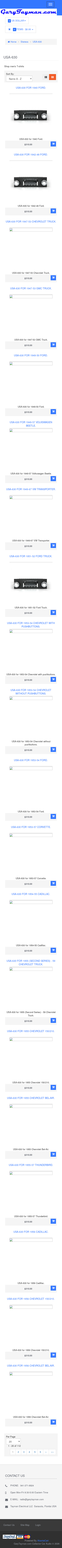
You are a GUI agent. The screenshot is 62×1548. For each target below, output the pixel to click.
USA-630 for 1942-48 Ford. (31, 154)
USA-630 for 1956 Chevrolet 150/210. (31, 1298)
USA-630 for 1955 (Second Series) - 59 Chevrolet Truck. (31, 962)
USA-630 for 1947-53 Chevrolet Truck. (31, 221)
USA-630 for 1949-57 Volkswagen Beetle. (31, 423)
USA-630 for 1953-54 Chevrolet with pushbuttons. (31, 624)
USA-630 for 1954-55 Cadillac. (31, 894)
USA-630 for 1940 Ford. (31, 87)
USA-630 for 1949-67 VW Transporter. (31, 489)
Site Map (24, 1525)
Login (38, 1525)
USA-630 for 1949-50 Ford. (31, 355)
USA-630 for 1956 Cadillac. (30, 1231)
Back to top (56, 1543)
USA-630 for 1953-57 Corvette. (31, 827)
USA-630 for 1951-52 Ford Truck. (30, 556)
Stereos (24, 41)
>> (52, 1451)
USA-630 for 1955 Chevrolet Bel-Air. (31, 1098)
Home (13, 41)
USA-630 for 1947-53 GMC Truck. (31, 288)
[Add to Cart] (53, 143)
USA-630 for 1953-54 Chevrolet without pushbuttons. (31, 691)
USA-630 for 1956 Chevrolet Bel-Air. (31, 1365)
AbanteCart (43, 1540)
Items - (23, 29)
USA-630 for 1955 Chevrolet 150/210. (31, 1031)
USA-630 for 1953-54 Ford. (31, 760)
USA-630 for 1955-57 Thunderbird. (31, 1165)
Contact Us (9, 1525)
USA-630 (37, 41)
